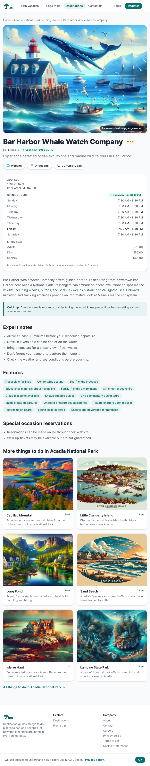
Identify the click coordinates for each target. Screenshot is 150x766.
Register (133, 5)
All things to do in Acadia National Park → (34, 687)
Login (117, 5)
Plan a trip (59, 725)
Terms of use (111, 740)
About (107, 720)
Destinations (74, 5)
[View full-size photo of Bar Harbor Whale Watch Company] (75, 79)
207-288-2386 (69, 165)
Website (14, 165)
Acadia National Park (27, 20)
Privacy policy (112, 735)
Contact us (95, 5)
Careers (108, 730)
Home (7, 20)
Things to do (52, 5)
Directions (39, 165)
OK (140, 759)
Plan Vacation (30, 5)
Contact (108, 725)
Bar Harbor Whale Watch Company (85, 20)
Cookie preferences (115, 745)
